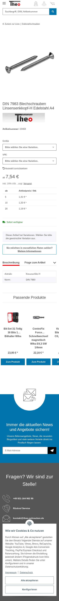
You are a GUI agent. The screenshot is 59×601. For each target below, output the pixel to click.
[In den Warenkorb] (5, 33)
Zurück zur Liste (12, 24)
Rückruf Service (21, 508)
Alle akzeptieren (29, 580)
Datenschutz (26, 572)
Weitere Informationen (29, 251)
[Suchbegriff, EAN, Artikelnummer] (52, 11)
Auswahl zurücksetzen (16, 168)
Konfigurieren (29, 589)
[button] (36, 3)
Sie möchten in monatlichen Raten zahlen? (29, 249)
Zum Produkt (13, 362)
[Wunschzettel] (44, 3)
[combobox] (29, 147)
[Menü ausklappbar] (4, 2)
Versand (27, 183)
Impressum (11, 572)
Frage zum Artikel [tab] (35, 262)
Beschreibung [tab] (11, 262)
